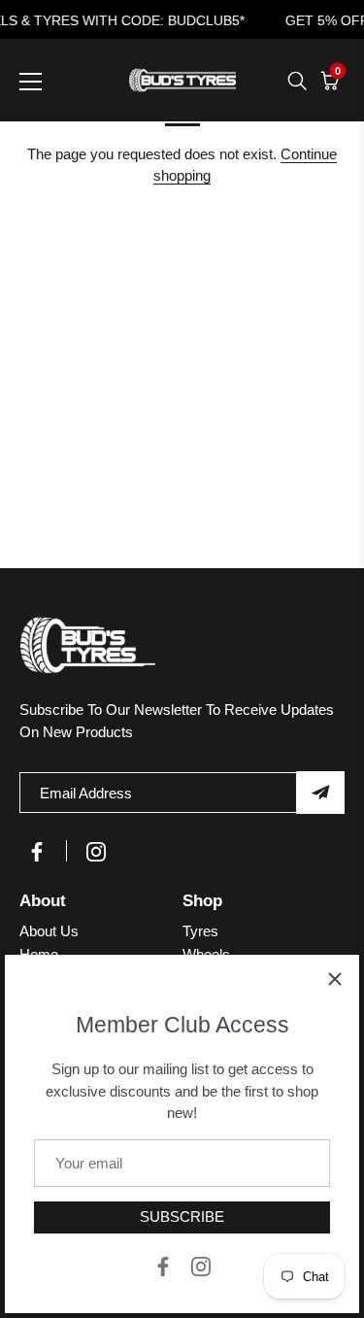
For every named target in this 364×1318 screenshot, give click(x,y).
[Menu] (31, 81)
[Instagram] (201, 1265)
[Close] (335, 979)
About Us (49, 931)
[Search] (297, 80)
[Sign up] (320, 792)
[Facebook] (163, 1265)
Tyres (200, 931)
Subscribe (182, 1216)
